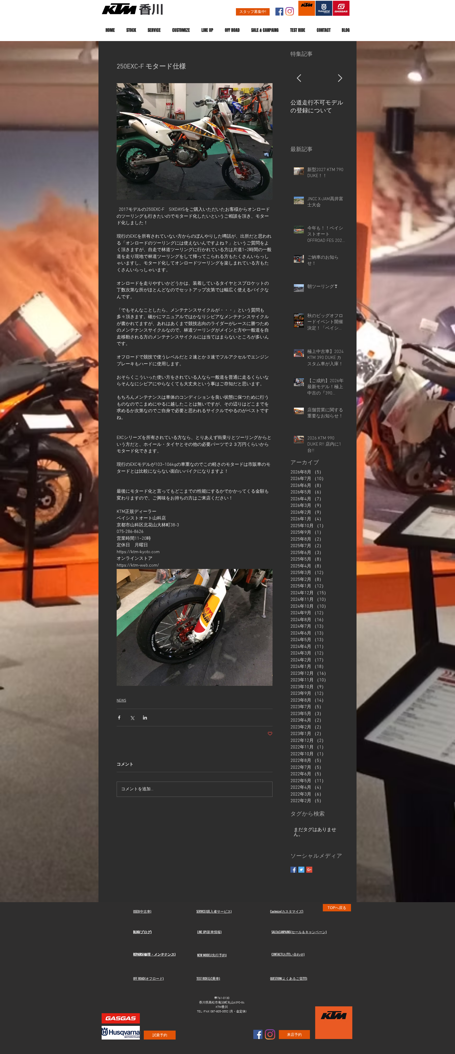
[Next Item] (340, 78)
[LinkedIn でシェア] (144, 717)
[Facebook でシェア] (119, 717)
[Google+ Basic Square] (309, 870)
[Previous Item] (298, 78)
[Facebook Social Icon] (279, 12)
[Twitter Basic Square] (301, 870)
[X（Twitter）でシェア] (132, 717)
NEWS (121, 700)
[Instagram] (289, 11)
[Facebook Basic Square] (293, 870)
